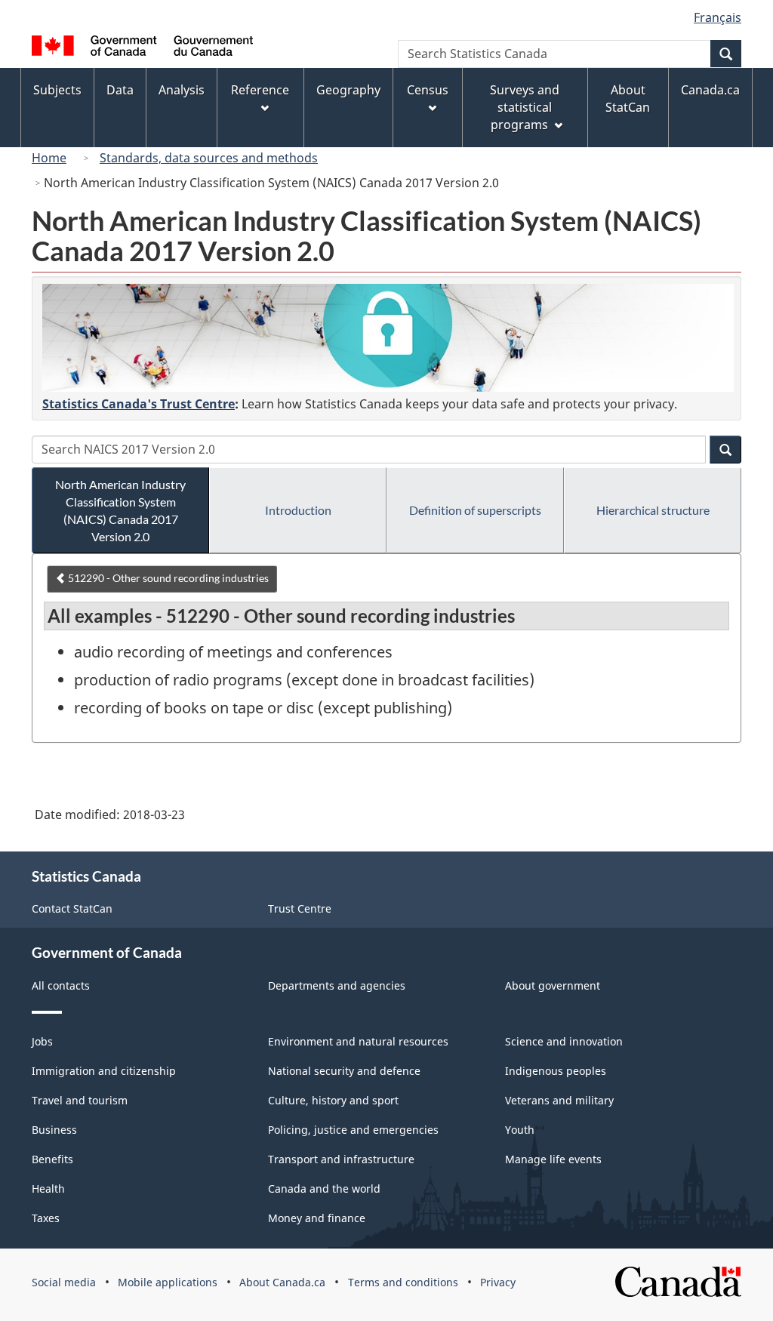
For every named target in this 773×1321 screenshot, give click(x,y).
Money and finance (316, 1218)
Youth (519, 1129)
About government (552, 985)
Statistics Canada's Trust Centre (138, 404)
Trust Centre (299, 908)
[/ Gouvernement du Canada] (142, 47)
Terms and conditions (403, 1282)
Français (717, 17)
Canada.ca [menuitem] (710, 90)
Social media (64, 1282)
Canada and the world (324, 1188)
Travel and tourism (80, 1100)
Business (54, 1129)
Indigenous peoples (555, 1071)
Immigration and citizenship (104, 1071)
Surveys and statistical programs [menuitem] (524, 107)
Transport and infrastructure (341, 1159)
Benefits (52, 1159)
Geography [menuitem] (348, 90)
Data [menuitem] (120, 90)
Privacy (498, 1282)
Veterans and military (559, 1100)
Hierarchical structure (653, 510)
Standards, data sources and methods (209, 157)
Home (49, 157)
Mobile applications (167, 1282)
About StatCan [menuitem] (627, 98)
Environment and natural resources (358, 1041)
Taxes (46, 1218)
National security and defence (344, 1071)
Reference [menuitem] (260, 90)
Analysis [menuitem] (182, 90)
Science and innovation (564, 1041)
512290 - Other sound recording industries (167, 577)
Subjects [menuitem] (57, 90)
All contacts (61, 985)
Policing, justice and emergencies (353, 1129)
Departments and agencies (336, 985)
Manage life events (553, 1159)
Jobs (42, 1041)
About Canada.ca (282, 1282)
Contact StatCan (72, 908)
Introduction (298, 510)
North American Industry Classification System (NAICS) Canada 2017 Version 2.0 (120, 510)
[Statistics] (388, 338)
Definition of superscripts (475, 510)
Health (48, 1188)
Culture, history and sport (333, 1100)
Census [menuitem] (427, 90)
